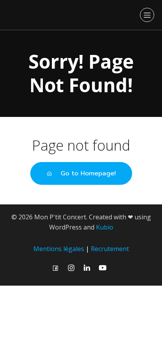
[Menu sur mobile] (147, 15)
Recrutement (110, 248)
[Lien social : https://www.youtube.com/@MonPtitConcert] (104, 268)
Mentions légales (58, 248)
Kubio (104, 227)
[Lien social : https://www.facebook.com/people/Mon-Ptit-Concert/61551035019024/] (57, 268)
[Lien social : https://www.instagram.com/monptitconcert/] (73, 268)
